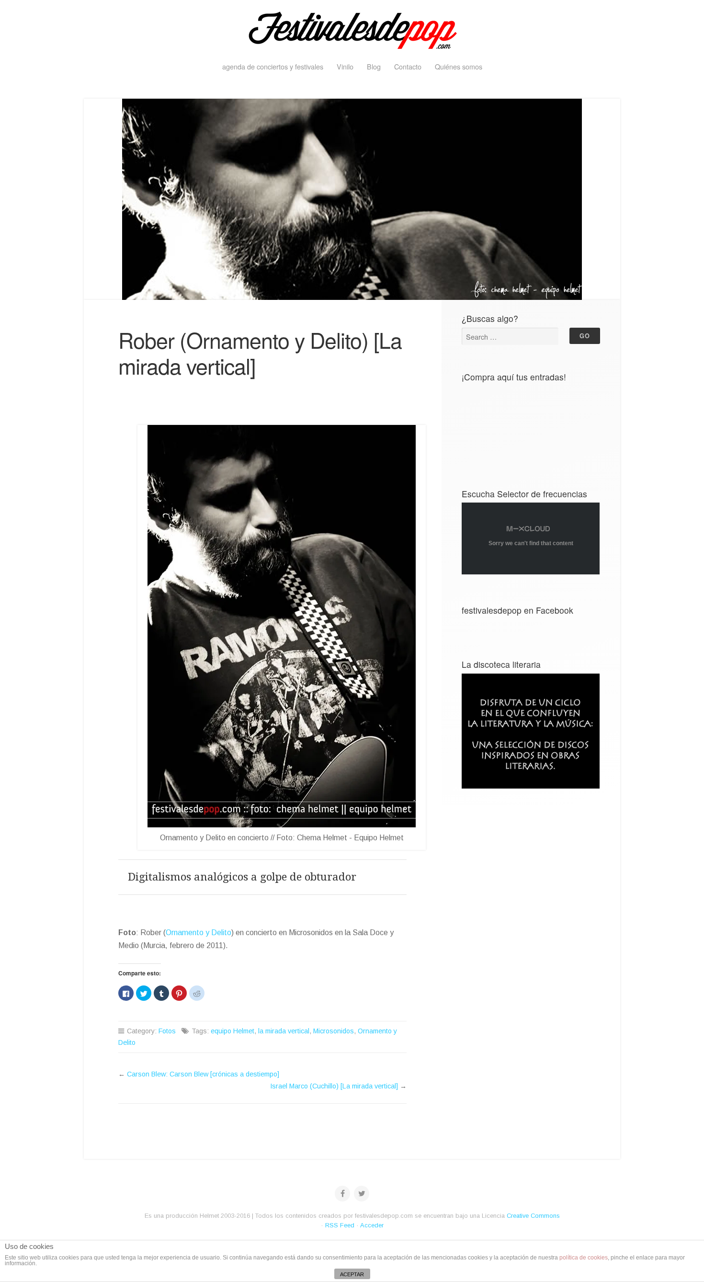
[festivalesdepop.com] (352, 28)
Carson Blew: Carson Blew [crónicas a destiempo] (203, 1074)
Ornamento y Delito (198, 932)
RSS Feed (339, 1225)
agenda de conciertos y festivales (272, 66)
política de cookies (583, 1257)
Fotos (167, 1031)
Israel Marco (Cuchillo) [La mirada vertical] (334, 1086)
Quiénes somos (458, 66)
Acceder (372, 1225)
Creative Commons (533, 1215)
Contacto (407, 66)
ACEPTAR (352, 1274)
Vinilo (345, 66)
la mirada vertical (283, 1031)
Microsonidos (333, 1031)
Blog (374, 66)
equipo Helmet (232, 1031)
